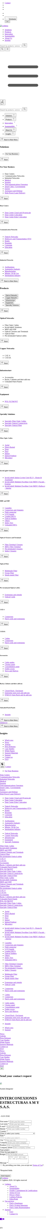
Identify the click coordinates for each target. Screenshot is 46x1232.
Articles (7, 744)
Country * (4, 1131)
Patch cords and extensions (15, 619)
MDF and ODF (6, 850)
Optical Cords (10, 597)
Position (3, 1145)
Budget (2, 1154)
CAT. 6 (2, 859)
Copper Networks (11, 298)
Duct (6, 451)
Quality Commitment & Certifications (23, 1191)
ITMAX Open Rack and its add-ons (18, 695)
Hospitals (8, 243)
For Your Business (12, 154)
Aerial (7, 445)
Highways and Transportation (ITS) (18, 239)
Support (8, 755)
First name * (4, 1121)
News (7, 742)
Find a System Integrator (18, 1205)
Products (8, 32)
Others (7, 521)
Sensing (8, 182)
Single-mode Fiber (12, 575)
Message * (4, 1163)
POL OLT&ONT (11, 401)
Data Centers (5, 775)
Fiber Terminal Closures (14, 545)
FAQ (6, 759)
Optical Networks (11, 295)
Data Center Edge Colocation (16, 217)
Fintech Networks (11, 237)
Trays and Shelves (11, 671)
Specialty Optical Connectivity (16, 423)
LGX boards (9, 514)
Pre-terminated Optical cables (11, 856)
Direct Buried (10, 447)
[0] (2, 104)
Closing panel (10, 665)
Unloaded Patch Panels (8, 867)
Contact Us (13, 1214)
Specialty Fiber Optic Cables (15, 421)
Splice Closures (10, 551)
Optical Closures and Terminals (11, 852)
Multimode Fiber (11, 571)
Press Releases (10, 747)
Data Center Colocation (13, 215)
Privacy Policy (14, 1195)
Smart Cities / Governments (15, 187)
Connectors (9, 617)
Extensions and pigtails (13, 595)
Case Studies (9, 749)
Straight (7, 715)
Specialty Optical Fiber (13, 425)
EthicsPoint (13, 1199)
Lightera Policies (15, 1197)
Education (8, 247)
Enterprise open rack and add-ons (17, 693)
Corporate (8, 245)
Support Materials (11, 753)
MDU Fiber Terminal (13, 547)
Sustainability (10, 36)
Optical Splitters (11, 519)
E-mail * (3, 1126)
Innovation (9, 34)
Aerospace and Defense (13, 191)
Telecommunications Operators (16, 184)
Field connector (10, 512)
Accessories (4, 863)
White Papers (10, 751)
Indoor (7, 454)
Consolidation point (12, 667)
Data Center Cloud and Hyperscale (18, 213)
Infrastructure (10, 300)
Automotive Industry (12, 269)
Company (3, 1143)
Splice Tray (9, 523)
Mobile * (3, 1129)
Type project (4, 1150)
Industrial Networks (7, 779)
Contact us (9, 757)
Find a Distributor (16, 1203)
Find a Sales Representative (19, 1208)
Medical (8, 180)
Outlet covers (10, 669)
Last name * (4, 1124)
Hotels (7, 241)
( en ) (7, 22)
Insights (7, 40)
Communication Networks (10, 777)
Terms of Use (38, 1165)
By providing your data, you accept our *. (23, 1165)
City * (2, 1140)
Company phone (6, 1148)
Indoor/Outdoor (10, 456)
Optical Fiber (5, 854)
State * (2, 1136)
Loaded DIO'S (10, 516)
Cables (7, 638)
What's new (9, 740)
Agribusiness (9, 267)
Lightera (8, 1184)
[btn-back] (2, 1068)
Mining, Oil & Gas (12, 273)
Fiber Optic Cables (7, 846)
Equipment (9, 303)
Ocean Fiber (9, 573)
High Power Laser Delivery (15, 193)
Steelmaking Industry (13, 276)
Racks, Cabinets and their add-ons (12, 865)
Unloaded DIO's (11, 525)
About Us (8, 38)
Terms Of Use (14, 1193)
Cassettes (8, 508)
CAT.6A (3, 861)
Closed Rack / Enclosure (14, 691)
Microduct (8, 458)
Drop (7, 449)
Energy (7, 189)
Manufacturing (10, 271)
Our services (9, 1201)
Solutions (8, 30)
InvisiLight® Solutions (8, 848)
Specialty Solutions (12, 305)
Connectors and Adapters (14, 510)
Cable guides (9, 662)
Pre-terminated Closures (14, 549)
